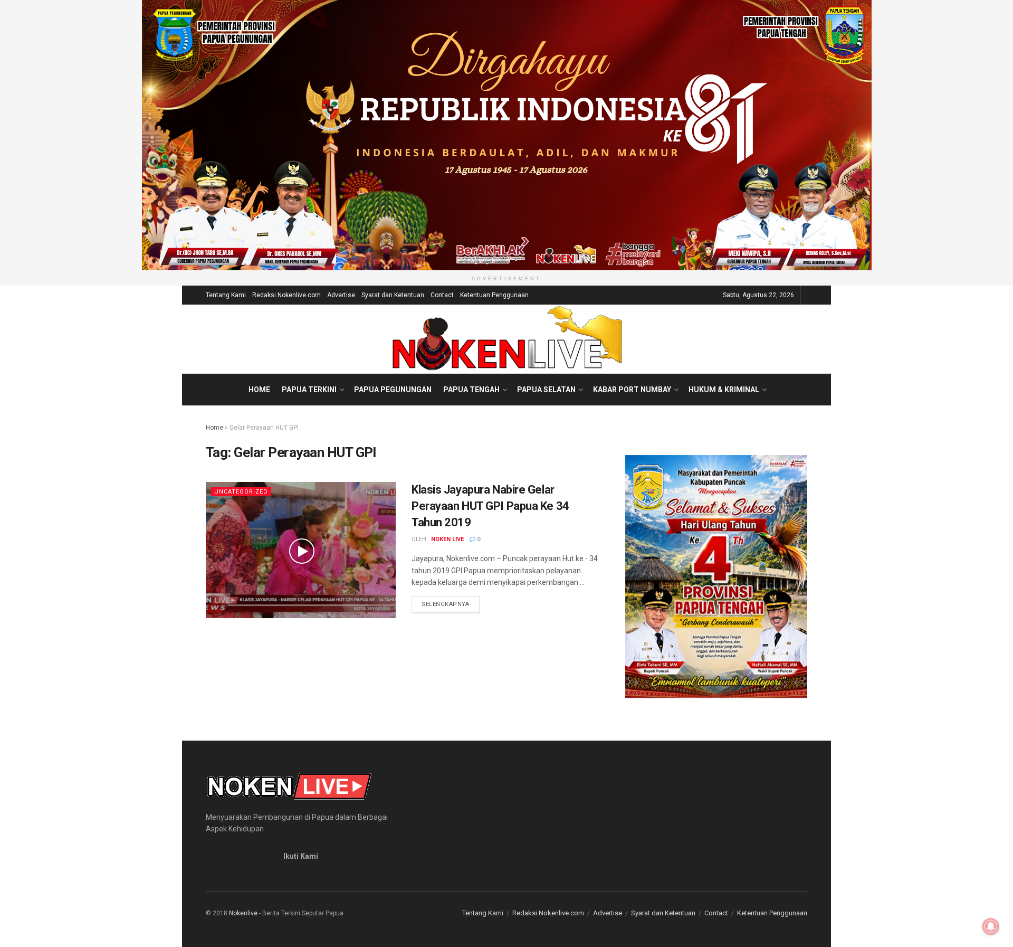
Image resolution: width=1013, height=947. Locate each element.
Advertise (341, 295)
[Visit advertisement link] (506, 135)
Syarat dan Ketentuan (392, 295)
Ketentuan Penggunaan (494, 295)
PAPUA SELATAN (546, 389)
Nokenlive (243, 913)
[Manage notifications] (990, 926)
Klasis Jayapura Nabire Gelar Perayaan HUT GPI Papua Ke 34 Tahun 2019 (490, 506)
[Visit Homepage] (506, 339)
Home (259, 389)
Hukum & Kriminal (724, 389)
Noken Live (447, 539)
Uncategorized (241, 491)
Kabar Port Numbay (632, 389)
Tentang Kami (226, 295)
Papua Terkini (309, 389)
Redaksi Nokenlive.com (286, 295)
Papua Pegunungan (393, 389)
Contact (442, 295)
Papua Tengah (471, 389)
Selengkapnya (451, 604)
